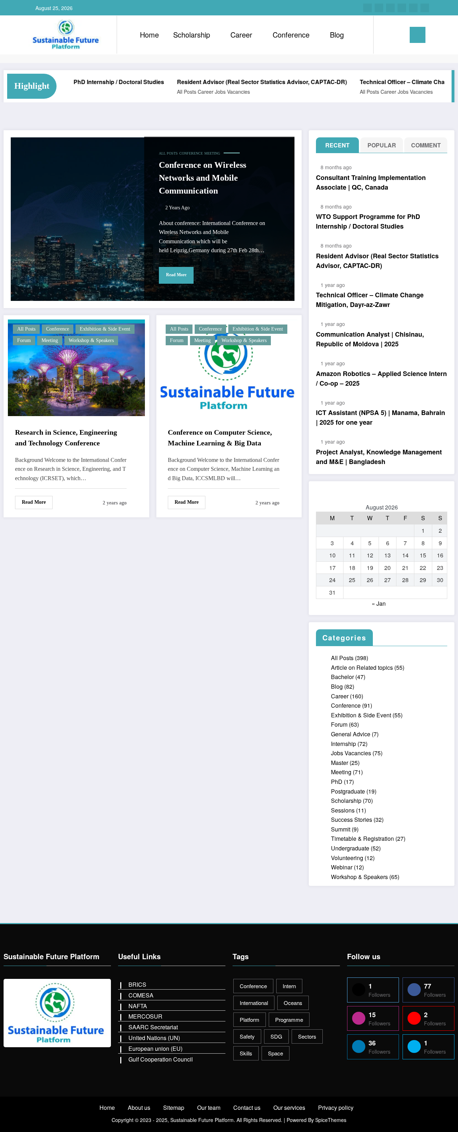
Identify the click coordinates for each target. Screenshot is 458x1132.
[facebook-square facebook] (367, 8)
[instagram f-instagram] (379, 8)
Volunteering (347, 858)
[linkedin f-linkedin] (402, 8)
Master (339, 762)
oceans (293, 1002)
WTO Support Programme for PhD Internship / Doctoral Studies (368, 221)
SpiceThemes (330, 1119)
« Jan (379, 603)
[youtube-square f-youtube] (424, 8)
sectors (307, 1036)
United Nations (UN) (154, 1038)
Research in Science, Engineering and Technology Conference (66, 437)
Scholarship (191, 34)
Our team (208, 1107)
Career (241, 34)
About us (139, 1107)
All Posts (166, 91)
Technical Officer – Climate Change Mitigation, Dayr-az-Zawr (370, 299)
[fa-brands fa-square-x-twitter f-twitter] (390, 8)
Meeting (212, 153)
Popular (381, 145)
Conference (291, 34)
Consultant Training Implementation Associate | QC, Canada (371, 182)
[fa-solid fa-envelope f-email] (413, 8)
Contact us (246, 1107)
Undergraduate (350, 848)
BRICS (137, 984)
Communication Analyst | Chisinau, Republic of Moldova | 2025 (370, 339)
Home (149, 34)
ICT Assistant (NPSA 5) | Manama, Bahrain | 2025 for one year (380, 417)
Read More (176, 274)
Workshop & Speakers (91, 340)
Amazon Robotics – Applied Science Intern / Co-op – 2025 (381, 378)
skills (246, 1053)
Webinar (341, 867)
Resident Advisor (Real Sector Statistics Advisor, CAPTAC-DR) (241, 82)
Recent (337, 145)
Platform (249, 1019)
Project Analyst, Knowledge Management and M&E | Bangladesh (379, 456)
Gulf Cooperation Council (160, 1059)
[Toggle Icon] (417, 35)
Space (275, 1053)
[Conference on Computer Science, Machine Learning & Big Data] (229, 367)
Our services (289, 1107)
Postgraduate (348, 791)
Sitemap (173, 1107)
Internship (343, 744)
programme (289, 1019)
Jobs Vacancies (211, 91)
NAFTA (137, 1006)
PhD (336, 781)
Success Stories (351, 819)
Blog (337, 34)
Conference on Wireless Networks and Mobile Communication (202, 177)
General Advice (350, 734)
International (254, 1002)
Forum (24, 340)
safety (247, 1036)
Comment (426, 145)
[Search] (386, 34)
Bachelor (342, 677)
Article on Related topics (362, 667)
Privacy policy (336, 1107)
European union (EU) (155, 1048)
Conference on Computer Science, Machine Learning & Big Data (220, 437)
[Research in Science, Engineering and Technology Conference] (76, 367)
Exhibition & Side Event (105, 329)
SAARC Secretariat (153, 1027)
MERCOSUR (145, 1016)
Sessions (343, 810)
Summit (340, 829)
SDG (276, 1036)
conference (253, 986)
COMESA (141, 995)
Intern (289, 986)
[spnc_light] (399, 34)
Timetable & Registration (362, 838)
